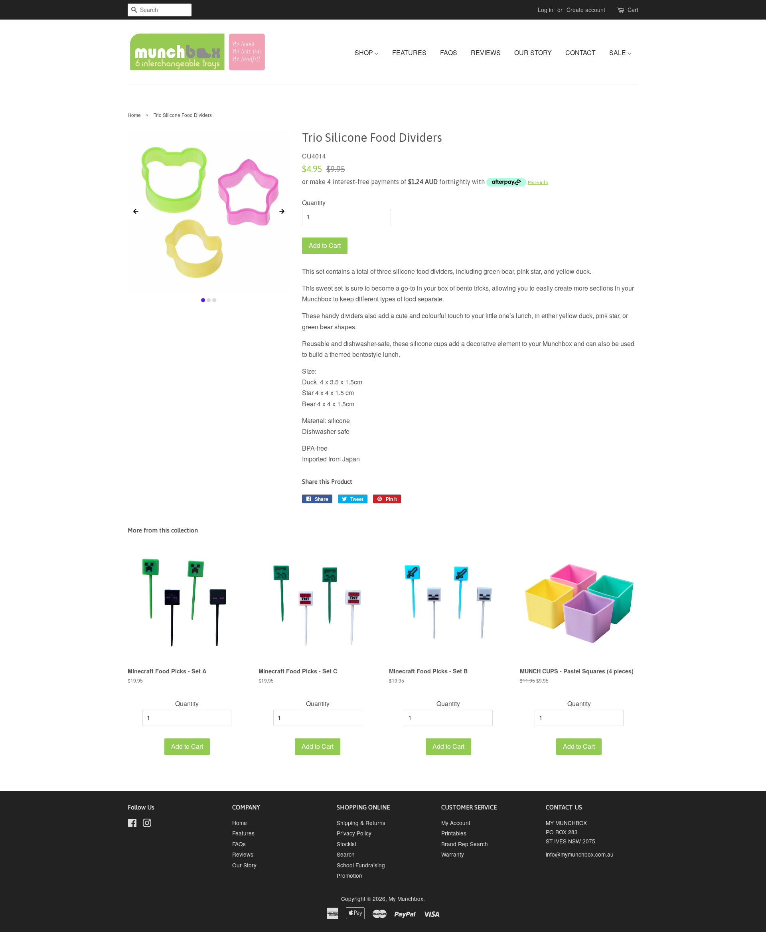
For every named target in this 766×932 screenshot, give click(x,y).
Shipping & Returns (361, 823)
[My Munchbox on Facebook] (132, 824)
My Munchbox (406, 898)
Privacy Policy (354, 833)
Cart (633, 10)
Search (346, 854)
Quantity (314, 202)
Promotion (349, 875)
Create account (586, 10)
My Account (455, 823)
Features (243, 833)
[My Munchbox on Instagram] (146, 824)
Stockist (346, 844)
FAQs (239, 844)
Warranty (452, 854)
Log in (545, 10)
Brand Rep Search (464, 844)
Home (134, 114)
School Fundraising (361, 865)
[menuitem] (369, 52)
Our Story (244, 865)
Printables (453, 833)
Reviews (242, 854)
